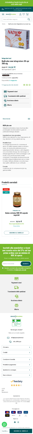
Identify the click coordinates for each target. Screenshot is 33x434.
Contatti (5, 352)
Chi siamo (6, 347)
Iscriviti (26, 264)
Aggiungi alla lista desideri (10, 85)
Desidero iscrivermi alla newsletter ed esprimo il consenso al (17, 269)
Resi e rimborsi (7, 375)
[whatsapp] (4, 424)
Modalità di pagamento (9, 364)
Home (3, 24)
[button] (14, 238)
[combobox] (16, 19)
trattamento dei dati (20, 270)
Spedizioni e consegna (9, 370)
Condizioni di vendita (9, 359)
